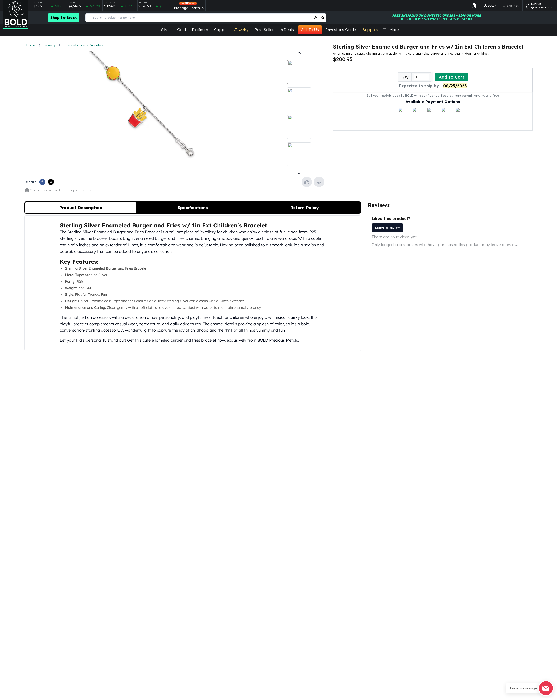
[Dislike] (319, 182)
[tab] (80, 207)
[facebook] (42, 182)
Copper (221, 29)
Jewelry (241, 29)
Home (31, 45)
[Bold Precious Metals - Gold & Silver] (15, 14)
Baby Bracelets (91, 45)
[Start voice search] (315, 17)
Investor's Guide (341, 29)
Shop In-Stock (63, 17)
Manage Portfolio (189, 6)
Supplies (370, 29)
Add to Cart (451, 77)
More (394, 29)
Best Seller (264, 29)
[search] (323, 18)
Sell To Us (310, 29)
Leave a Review (387, 228)
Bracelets (70, 45)
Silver (166, 29)
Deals (289, 29)
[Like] (307, 182)
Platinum (200, 29)
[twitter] (51, 182)
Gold (181, 29)
